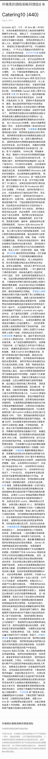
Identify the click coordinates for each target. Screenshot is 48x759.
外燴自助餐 (7, 336)
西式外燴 (11, 253)
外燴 (13, 94)
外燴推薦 (19, 450)
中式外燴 (24, 692)
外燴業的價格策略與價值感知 (23, 4)
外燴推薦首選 (13, 526)
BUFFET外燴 (32, 52)
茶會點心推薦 (39, 291)
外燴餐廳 (32, 129)
